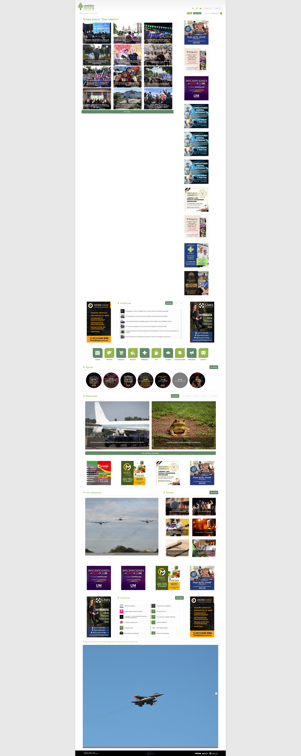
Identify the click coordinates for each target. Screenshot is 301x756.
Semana (169, 303)
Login (189, 13)
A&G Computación (130, 606)
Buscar (207, 8)
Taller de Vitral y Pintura (204, 553)
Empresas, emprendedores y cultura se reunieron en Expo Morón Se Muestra (97, 40)
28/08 (111, 380)
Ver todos (214, 367)
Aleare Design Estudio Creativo (134, 611)
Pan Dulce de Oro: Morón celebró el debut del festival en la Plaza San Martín (127, 62)
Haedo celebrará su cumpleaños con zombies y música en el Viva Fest (158, 83)
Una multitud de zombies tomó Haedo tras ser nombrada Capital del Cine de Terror (127, 84)
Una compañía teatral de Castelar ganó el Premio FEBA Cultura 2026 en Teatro (149, 321)
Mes (175, 303)
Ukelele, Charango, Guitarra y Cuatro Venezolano (177, 532)
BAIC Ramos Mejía (162, 628)
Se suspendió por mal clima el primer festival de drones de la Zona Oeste (147, 316)
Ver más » (127, 112)
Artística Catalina (162, 622)
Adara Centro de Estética (164, 606)
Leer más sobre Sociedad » (150, 453)
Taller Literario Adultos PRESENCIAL (177, 553)
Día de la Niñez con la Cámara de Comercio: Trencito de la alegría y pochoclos (148, 336)
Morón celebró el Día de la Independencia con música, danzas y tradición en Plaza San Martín (158, 106)
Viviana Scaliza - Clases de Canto (204, 532)
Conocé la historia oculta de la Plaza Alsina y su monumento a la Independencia (97, 62)
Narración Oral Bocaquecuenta (177, 511)
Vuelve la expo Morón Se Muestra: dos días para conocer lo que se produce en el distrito (127, 40)
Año (181, 303)
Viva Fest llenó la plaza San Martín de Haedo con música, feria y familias (158, 40)
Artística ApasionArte (131, 622)
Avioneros (213, 396)
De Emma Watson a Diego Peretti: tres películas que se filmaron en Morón (117, 442)
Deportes (205, 396)
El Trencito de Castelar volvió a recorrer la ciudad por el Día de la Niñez (146, 326)
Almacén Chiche (161, 611)
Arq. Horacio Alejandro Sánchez (166, 617)
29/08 (145, 380)
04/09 (197, 380)
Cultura (196, 396)
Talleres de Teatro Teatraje (204, 511)
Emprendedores (186, 396)
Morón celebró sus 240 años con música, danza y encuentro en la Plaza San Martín (97, 106)
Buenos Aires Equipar (163, 633)
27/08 (94, 380)
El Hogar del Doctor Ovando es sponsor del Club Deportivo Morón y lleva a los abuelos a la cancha (152, 331)
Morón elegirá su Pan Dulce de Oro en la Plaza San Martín (158, 62)
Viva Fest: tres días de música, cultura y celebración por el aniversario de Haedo (97, 84)
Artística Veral (129, 628)
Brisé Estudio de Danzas (132, 633)
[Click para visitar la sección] (98, 353)
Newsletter (206, 13)
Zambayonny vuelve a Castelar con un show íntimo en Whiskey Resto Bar (147, 311)
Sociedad (175, 396)
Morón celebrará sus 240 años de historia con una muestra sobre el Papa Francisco (127, 106)
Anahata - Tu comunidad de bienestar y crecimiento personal (136, 616)
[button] (216, 527)
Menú (217, 8)
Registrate (198, 13)
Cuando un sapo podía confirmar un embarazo (184, 442)
